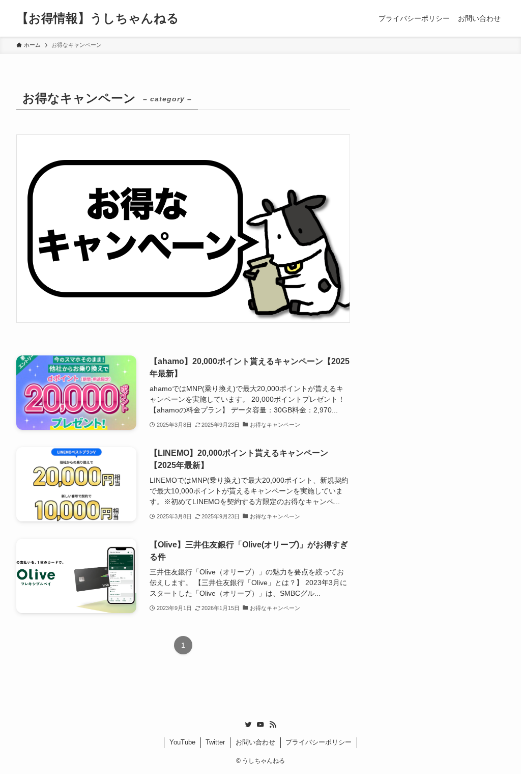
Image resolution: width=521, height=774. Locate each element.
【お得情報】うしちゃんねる (97, 18)
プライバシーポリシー (318, 742)
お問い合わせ (255, 742)
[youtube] (260, 724)
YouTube (182, 742)
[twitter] (248, 724)
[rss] (272, 724)
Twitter (215, 742)
